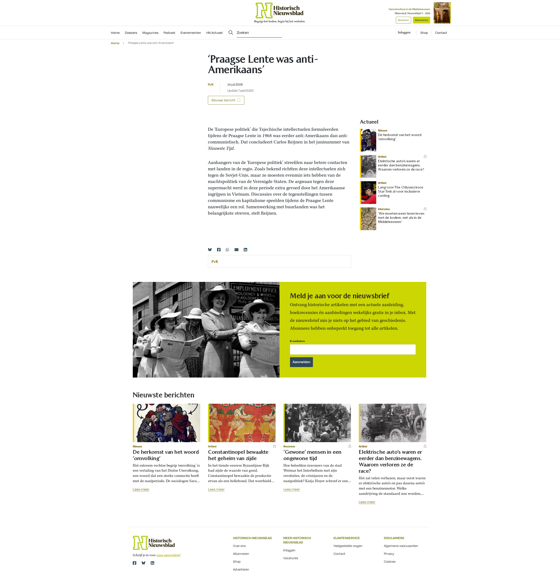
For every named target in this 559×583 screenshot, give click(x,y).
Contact (441, 32)
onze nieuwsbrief (168, 555)
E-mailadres (297, 341)
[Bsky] (143, 563)
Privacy (389, 553)
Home (115, 43)
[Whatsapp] (227, 250)
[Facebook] (219, 250)
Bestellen (403, 20)
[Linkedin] (245, 250)
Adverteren (241, 569)
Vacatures (290, 558)
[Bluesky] (210, 250)
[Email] (236, 250)
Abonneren (421, 20)
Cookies (389, 561)
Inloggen (289, 550)
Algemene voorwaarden (401, 546)
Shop (424, 32)
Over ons (239, 546)
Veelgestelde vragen (347, 546)
